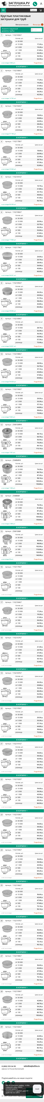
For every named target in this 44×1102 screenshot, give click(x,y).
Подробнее (38, 63)
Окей (37, 1089)
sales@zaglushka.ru (32, 1066)
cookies (21, 1085)
